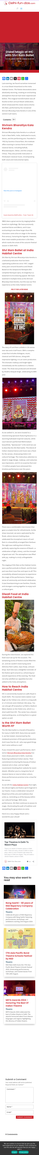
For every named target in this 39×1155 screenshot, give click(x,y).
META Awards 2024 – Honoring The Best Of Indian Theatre (17, 1003)
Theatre (18, 59)
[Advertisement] (19, 27)
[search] (17, 8)
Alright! (14, 1152)
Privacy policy (24, 1152)
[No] (37, 1148)
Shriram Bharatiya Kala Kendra (19, 753)
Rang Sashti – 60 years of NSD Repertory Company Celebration (19, 906)
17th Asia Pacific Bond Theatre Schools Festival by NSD (19, 956)
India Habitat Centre (20, 785)
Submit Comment (24, 1117)
